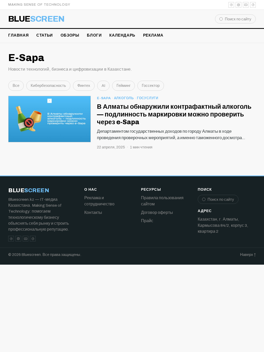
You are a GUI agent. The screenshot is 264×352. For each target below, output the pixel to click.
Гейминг (123, 85)
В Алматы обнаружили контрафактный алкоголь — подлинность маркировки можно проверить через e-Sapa (174, 114)
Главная (18, 35)
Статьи (44, 35)
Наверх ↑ (248, 255)
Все (16, 85)
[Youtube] (246, 5)
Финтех (83, 85)
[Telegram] (231, 5)
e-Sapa (104, 98)
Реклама (153, 35)
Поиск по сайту (238, 19)
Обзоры (70, 35)
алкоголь (124, 98)
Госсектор (151, 85)
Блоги (94, 35)
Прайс (147, 221)
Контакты (93, 212)
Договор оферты (157, 212)
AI (103, 85)
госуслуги (147, 98)
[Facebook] (253, 5)
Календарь (122, 35)
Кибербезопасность (48, 85)
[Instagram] (238, 5)
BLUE (36, 19)
